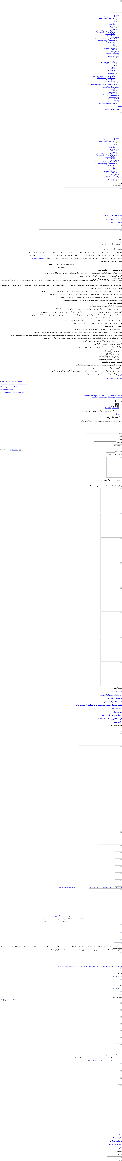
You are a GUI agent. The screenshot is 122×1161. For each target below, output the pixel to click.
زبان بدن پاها (118, 722)
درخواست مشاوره (114, 51)
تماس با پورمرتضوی (113, 56)
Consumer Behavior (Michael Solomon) (11, 381)
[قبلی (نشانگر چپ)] (121, 1160)
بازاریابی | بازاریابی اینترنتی (113, 109)
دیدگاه (120, 433)
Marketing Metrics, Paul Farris (9, 387)
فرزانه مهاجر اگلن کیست (114, 698)
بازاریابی (116, 15)
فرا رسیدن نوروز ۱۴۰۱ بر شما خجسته (109, 718)
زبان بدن (113, 23)
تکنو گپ (116, 54)
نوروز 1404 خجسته (116, 708)
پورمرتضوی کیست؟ (115, 1144)
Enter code (118, 451)
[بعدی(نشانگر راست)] (119, 1160)
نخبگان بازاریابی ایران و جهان (107, 16)
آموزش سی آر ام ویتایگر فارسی (106, 40)
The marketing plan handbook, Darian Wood (13, 392)
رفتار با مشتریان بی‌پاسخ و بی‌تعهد (111, 695)
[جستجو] (121, 1157)
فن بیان (113, 19)
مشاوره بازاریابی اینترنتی (112, 49)
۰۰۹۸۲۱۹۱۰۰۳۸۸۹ (117, 976)
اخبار (114, 45)
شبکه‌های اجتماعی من (109, 48)
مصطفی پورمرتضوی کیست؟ (111, 42)
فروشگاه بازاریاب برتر (112, 53)
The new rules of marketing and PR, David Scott (14, 384)
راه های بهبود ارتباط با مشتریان (112, 715)
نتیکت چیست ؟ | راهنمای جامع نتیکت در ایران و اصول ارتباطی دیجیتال (99, 705)
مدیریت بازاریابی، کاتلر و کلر (113, 378)
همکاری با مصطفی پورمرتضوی (106, 57)
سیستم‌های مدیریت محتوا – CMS (106, 32)
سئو (114, 29)
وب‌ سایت (119, 442)
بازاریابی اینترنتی (114, 26)
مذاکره (113, 21)
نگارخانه (113, 43)
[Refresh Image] (16, 450)
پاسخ (117, 413)
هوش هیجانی (111, 24)
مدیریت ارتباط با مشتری (38, 258)
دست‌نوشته (112, 46)
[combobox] (114, 1156)
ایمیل (120, 439)
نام (120, 436)
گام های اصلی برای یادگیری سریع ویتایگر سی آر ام (101, 38)
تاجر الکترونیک (111, 27)
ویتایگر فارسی (115, 37)
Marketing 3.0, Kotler (7, 389)
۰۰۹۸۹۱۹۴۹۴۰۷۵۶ (117, 988)
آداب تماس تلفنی (116, 691)
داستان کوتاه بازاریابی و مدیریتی (106, 18)
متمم (119, 375)
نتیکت (120, 1134)
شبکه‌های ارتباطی (110, 35)
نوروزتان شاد (118, 712)
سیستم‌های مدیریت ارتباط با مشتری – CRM (103, 30)
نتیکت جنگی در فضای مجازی (112, 702)
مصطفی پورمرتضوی (56, 915)
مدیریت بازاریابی (113, 214)
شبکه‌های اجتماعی (110, 34)
